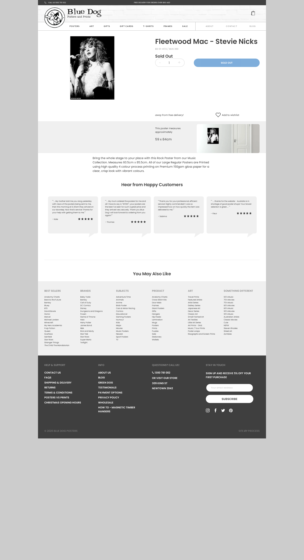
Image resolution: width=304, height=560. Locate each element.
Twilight (83, 342)
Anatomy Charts (52, 297)
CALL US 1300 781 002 (57, 2)
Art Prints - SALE (195, 325)
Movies (119, 328)
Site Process (249, 431)
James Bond (86, 325)
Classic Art (193, 314)
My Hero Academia (53, 325)
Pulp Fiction (49, 328)
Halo (82, 319)
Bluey (46, 305)
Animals (120, 299)
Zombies (228, 334)
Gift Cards (126, 26)
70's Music (228, 302)
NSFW (226, 325)
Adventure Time (123, 297)
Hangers (156, 314)
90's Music (228, 314)
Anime (119, 302)
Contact (231, 26)
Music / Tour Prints (196, 328)
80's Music (228, 308)
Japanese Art (194, 308)
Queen (47, 331)
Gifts (107, 26)
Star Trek (84, 334)
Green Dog (105, 382)
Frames (168, 26)
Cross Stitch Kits (159, 299)
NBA (82, 328)
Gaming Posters (123, 316)
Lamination (157, 319)
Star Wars (48, 339)
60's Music (228, 297)
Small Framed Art (196, 316)
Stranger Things (51, 342)
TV (117, 339)
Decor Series (193, 311)
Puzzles (155, 331)
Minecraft (48, 322)
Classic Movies (230, 319)
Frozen (83, 314)
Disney (83, 308)
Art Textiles (193, 319)
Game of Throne (87, 316)
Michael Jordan (51, 319)
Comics (119, 311)
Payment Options (110, 392)
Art (91, 26)
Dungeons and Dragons (91, 311)
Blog (253, 26)
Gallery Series (194, 305)
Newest (119, 334)
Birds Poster (121, 305)
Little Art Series (194, 322)
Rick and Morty (87, 331)
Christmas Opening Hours (62, 402)
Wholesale (105, 402)
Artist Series (193, 302)
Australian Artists (231, 316)
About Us (104, 372)
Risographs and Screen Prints (201, 334)
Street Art (228, 331)
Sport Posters (122, 336)
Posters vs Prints (56, 397)
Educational (121, 314)
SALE (185, 26)
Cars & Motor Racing (125, 308)
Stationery (157, 336)
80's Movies (229, 305)
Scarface (48, 334)
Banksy (47, 302)
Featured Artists (195, 299)
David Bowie (50, 311)
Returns (50, 387)
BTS (46, 308)
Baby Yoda (85, 297)
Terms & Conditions (58, 392)
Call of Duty (85, 302)
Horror (47, 314)
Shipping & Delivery (57, 382)
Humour (120, 319)
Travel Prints (193, 297)
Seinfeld (48, 336)
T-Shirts (148, 26)
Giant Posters (158, 308)
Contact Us (52, 372)
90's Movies (229, 311)
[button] (219, 115)
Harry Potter (85, 322)
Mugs (154, 322)
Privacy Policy (108, 397)
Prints (154, 328)
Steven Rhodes (231, 328)
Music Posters (122, 331)
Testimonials (107, 387)
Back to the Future (52, 299)
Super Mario (85, 339)
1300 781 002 (162, 372)
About (209, 26)
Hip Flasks (156, 316)
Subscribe (230, 399)
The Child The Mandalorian (56, 345)
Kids (118, 322)
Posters (75, 26)
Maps (118, 325)
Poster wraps (194, 331)
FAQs (47, 377)
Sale (154, 334)
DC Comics (85, 305)
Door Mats (156, 302)
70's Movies (229, 299)
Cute (226, 322)
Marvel (47, 316)
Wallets (155, 339)
